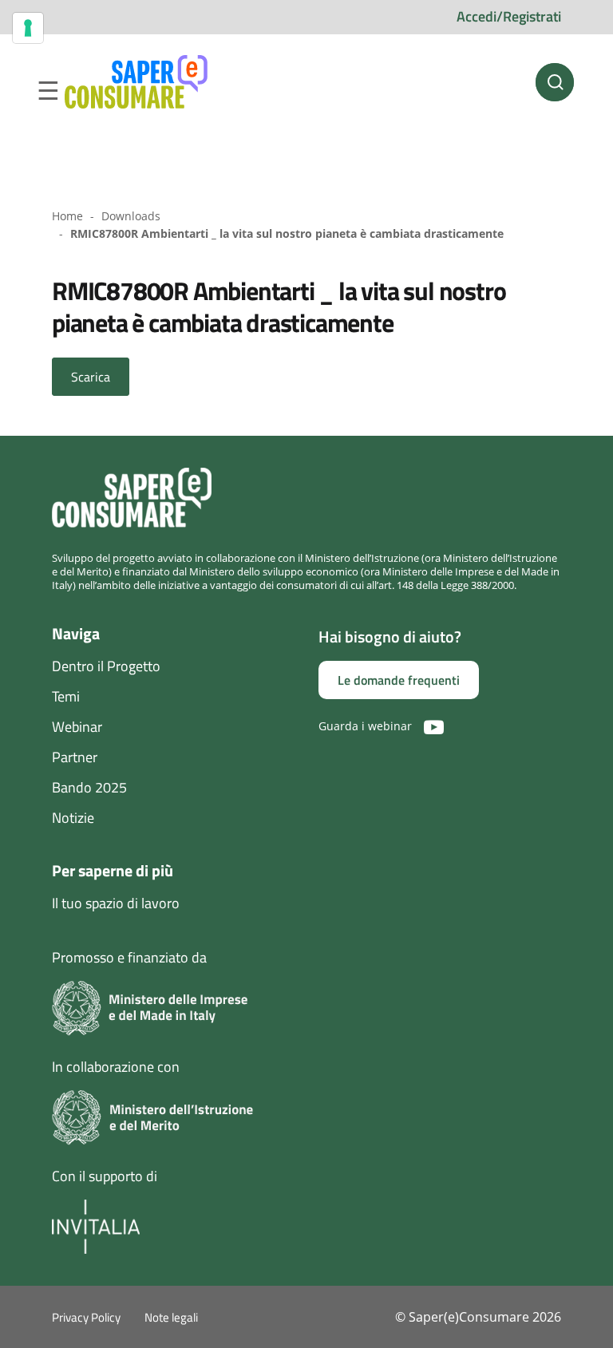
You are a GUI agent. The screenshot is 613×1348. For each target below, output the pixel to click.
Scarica (90, 376)
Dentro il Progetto (106, 666)
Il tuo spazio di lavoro (116, 903)
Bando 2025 (89, 787)
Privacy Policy (86, 1317)
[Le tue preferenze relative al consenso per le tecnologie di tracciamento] (28, 28)
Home (67, 215)
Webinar (77, 726)
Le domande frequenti (399, 680)
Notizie (73, 817)
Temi (66, 696)
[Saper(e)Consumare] (136, 82)
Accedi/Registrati (509, 16)
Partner (74, 757)
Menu (48, 91)
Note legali (171, 1317)
